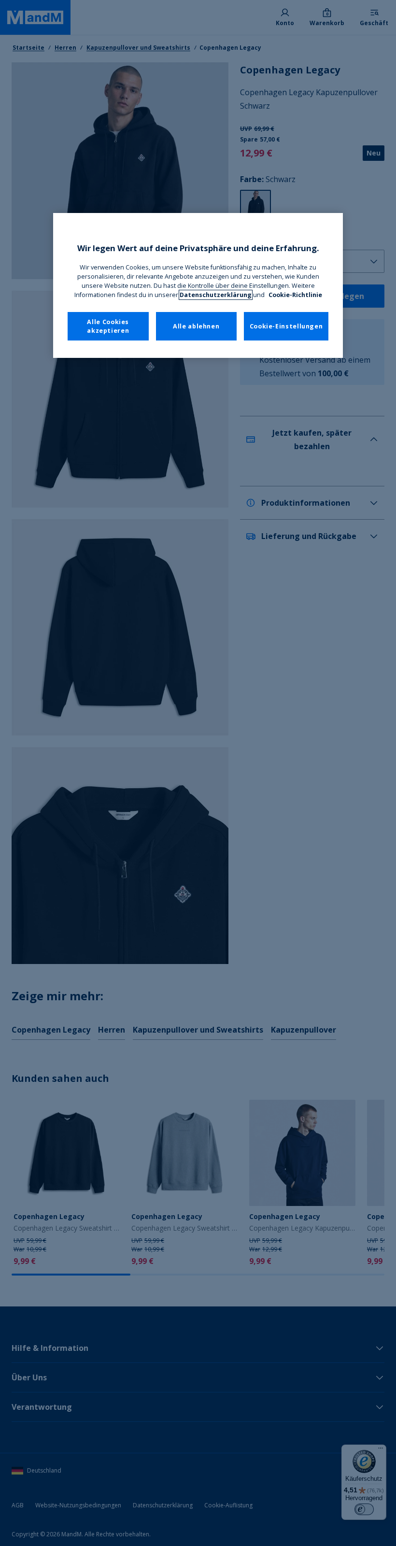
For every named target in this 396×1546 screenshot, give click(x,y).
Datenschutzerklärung (216, 295)
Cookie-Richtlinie (295, 295)
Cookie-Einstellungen (286, 326)
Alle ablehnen (196, 326)
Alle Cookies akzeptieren (108, 326)
